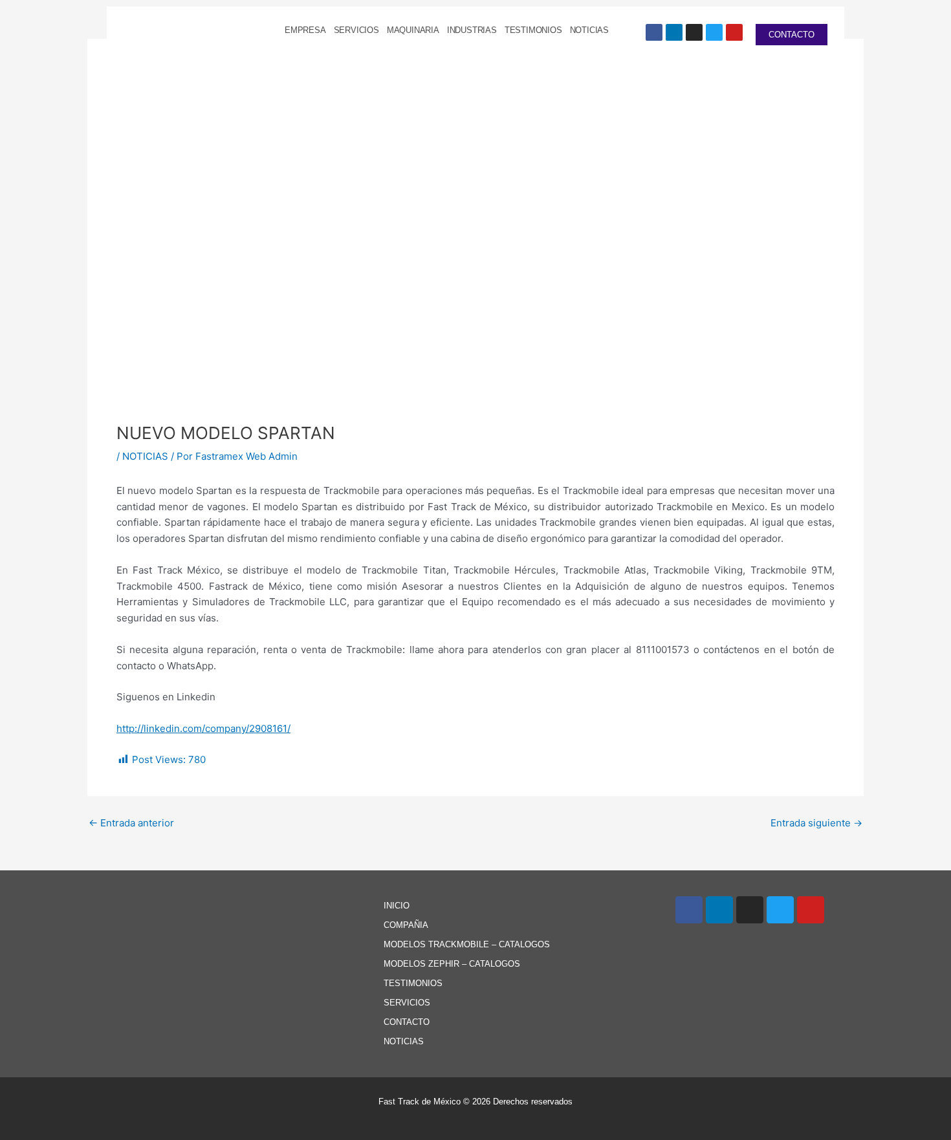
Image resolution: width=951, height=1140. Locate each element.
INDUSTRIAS (472, 30)
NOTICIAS (589, 30)
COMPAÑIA (406, 925)
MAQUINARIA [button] (413, 30)
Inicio (397, 905)
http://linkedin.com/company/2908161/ (203, 728)
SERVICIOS (407, 1002)
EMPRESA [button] (305, 30)
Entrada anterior (131, 823)
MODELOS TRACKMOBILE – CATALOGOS (467, 944)
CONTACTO (407, 1022)
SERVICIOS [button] (356, 30)
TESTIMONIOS (533, 30)
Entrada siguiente (816, 823)
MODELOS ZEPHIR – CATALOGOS (452, 964)
